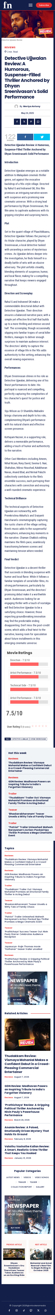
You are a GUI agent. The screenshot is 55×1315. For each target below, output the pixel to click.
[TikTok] (24, 1311)
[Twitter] (24, 122)
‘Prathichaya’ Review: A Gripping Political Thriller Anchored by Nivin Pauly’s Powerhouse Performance (27, 961)
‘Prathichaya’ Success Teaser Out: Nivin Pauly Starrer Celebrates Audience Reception (26, 934)
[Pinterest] (31, 122)
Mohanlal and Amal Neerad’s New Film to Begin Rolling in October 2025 (41, 1267)
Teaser (12, 810)
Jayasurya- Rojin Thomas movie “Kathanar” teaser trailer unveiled (23, 948)
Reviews (10, 47)
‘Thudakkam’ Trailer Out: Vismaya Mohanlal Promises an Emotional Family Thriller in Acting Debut (29, 800)
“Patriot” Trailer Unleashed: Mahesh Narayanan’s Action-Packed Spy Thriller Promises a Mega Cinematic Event (30, 831)
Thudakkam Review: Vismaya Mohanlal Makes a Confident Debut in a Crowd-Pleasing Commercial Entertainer (30, 767)
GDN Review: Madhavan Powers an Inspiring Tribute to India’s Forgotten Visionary (29, 784)
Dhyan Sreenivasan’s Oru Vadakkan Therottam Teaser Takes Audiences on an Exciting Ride (14, 1269)
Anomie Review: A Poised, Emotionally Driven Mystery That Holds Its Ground (27, 1131)
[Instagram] (17, 1311)
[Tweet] (42, 137)
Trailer (12, 794)
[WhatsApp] (38, 122)
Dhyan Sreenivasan (38, 739)
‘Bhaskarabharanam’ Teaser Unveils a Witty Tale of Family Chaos (30, 815)
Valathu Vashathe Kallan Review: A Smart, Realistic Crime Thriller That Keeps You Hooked (27, 1150)
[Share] (25, 137)
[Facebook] (17, 122)
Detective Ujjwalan (20, 739)
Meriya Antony (31, 106)
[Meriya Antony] (17, 106)
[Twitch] (31, 1311)
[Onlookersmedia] (7, 4)
